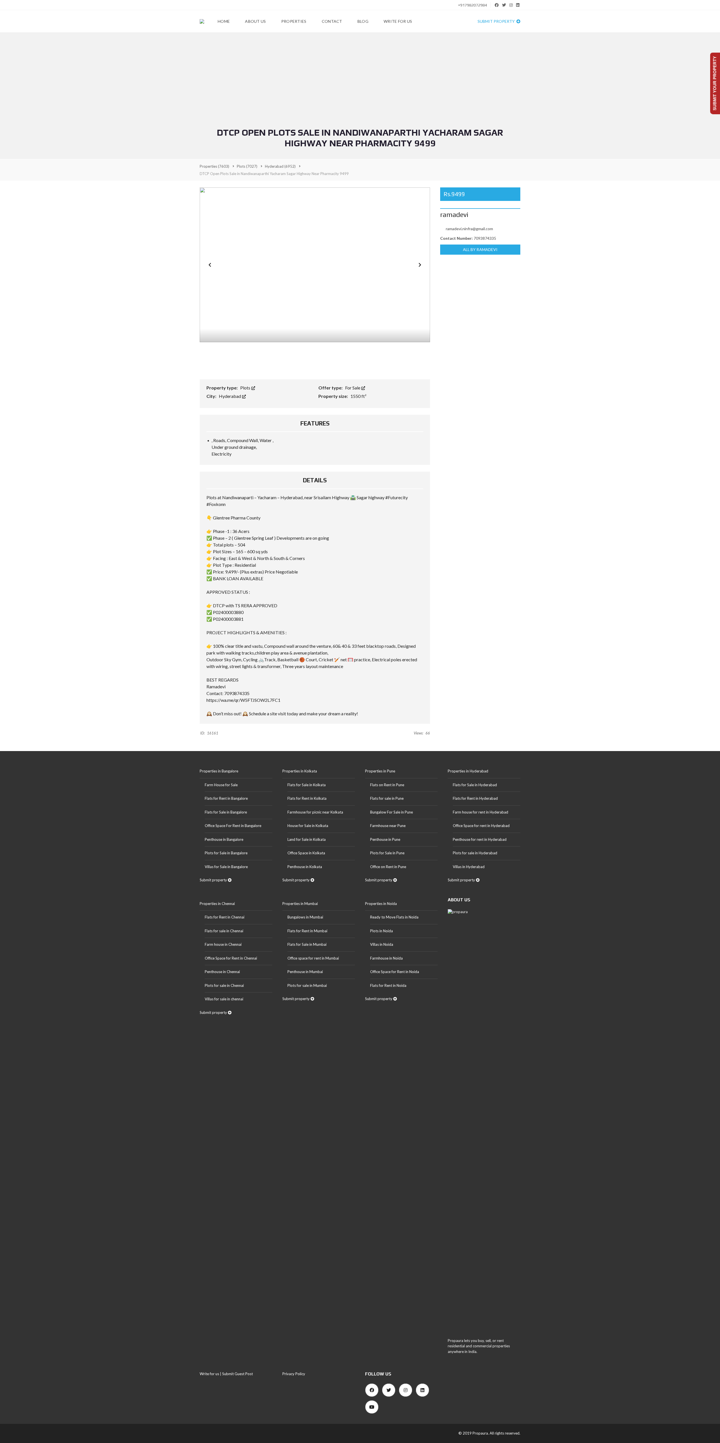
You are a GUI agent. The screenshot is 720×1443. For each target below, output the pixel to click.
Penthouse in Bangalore (224, 839)
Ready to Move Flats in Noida (394, 917)
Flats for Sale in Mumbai (307, 944)
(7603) (214, 166)
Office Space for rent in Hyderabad (481, 825)
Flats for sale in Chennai (224, 931)
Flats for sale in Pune (387, 798)
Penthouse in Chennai (222, 971)
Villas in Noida (381, 944)
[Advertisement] (360, 85)
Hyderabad (230, 396)
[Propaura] (202, 21)
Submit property (497, 21)
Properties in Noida (381, 903)
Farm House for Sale (221, 785)
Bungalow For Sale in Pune (391, 812)
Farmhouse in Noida (386, 958)
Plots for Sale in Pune (387, 853)
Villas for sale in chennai (224, 999)
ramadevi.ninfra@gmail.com (469, 228)
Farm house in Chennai (223, 944)
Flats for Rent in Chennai (224, 917)
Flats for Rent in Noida (388, 985)
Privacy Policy (293, 1374)
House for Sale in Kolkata (307, 825)
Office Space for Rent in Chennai (231, 958)
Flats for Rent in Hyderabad (475, 798)
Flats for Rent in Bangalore (226, 798)
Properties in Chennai (217, 903)
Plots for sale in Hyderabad (475, 853)
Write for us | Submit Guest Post (226, 1374)
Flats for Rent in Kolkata (307, 798)
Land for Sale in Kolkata (306, 839)
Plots (245, 387)
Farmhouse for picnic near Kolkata (315, 812)
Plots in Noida (381, 931)
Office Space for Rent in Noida (394, 971)
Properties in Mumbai (300, 903)
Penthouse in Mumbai (305, 971)
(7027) (247, 166)
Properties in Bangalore (219, 771)
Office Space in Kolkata (306, 853)
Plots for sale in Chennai (224, 985)
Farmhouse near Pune (388, 825)
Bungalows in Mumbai (305, 917)
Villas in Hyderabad (469, 866)
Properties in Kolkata (299, 771)
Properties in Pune (380, 771)
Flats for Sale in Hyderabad (475, 785)
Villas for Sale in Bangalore (226, 866)
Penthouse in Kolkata (304, 866)
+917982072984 (472, 5)
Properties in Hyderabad (468, 771)
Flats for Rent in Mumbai (307, 931)
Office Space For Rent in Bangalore (233, 825)
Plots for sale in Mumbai (307, 985)
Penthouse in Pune (385, 839)
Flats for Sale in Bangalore (226, 812)
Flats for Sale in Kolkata (306, 785)
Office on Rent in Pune (388, 866)
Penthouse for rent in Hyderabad (480, 839)
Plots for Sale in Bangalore (226, 853)
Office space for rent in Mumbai (313, 958)
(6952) (280, 166)
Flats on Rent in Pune (387, 785)
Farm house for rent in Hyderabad (480, 812)
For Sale (353, 387)
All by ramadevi (480, 249)
